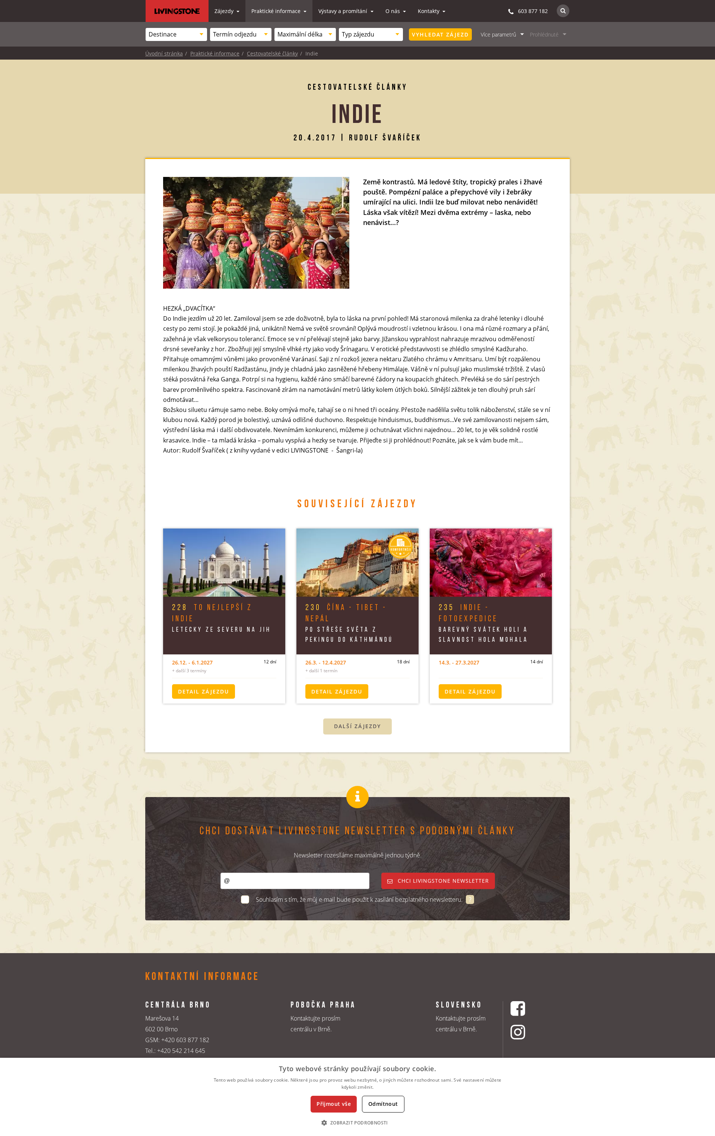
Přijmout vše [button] (334, 1103)
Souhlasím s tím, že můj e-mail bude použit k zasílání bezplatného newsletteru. (360, 899)
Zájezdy (224, 11)
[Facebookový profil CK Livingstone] (527, 1008)
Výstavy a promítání (343, 11)
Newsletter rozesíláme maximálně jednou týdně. (358, 855)
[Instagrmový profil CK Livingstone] (527, 1032)
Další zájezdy (357, 726)
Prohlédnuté (544, 34)
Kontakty (429, 11)
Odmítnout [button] (383, 1103)
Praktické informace (276, 11)
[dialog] (357, 1097)
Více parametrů (498, 34)
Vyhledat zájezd (440, 34)
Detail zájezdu (203, 691)
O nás (393, 11)
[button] (357, 1122)
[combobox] (176, 34)
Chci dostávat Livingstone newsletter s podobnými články (357, 831)
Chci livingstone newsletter (442, 880)
